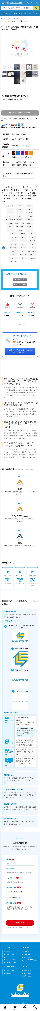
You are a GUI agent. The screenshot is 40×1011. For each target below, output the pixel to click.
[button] (5, 67)
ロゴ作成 (7, 951)
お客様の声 (8, 973)
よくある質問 (27, 973)
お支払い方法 (27, 951)
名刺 (35, 14)
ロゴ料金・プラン (17, 14)
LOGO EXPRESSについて (30, 960)
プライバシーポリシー (12, 927)
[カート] (37, 3)
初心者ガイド (27, 970)
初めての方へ (7, 14)
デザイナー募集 (9, 970)
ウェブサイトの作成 (11, 962)
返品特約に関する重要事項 (16, 274)
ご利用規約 (27, 954)
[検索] (36, 8)
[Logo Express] (14, 3)
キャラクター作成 (10, 959)
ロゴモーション (28, 14)
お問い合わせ (27, 976)
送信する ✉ (20, 922)
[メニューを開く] (3, 3)
